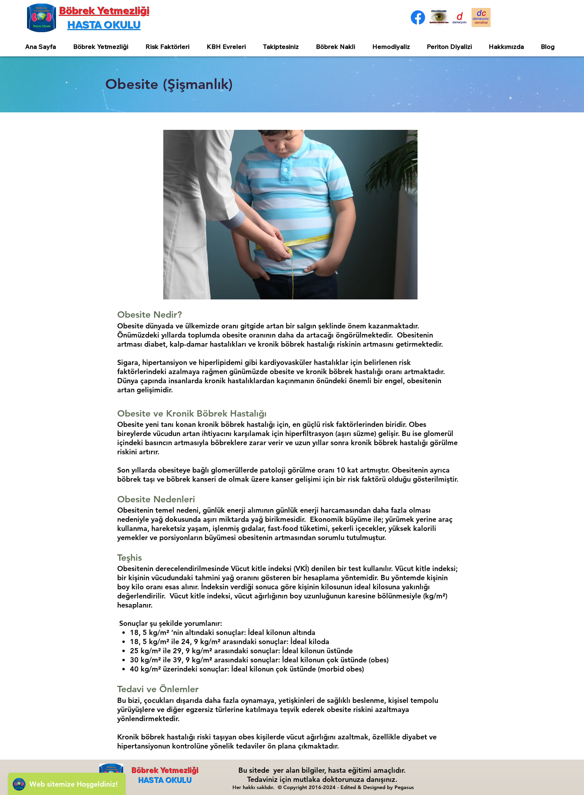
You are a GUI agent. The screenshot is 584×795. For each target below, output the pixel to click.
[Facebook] (417, 17)
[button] (103, 46)
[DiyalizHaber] (439, 17)
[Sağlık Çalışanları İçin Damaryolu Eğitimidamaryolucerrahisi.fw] (481, 17)
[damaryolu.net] (460, 17)
